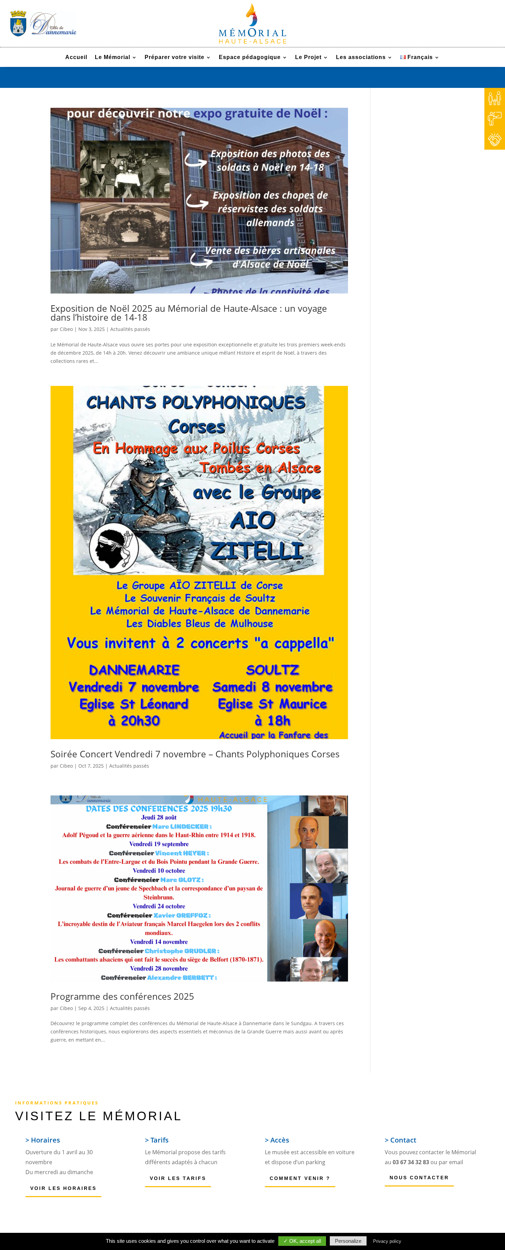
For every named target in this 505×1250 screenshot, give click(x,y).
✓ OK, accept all (302, 1241)
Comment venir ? (300, 1178)
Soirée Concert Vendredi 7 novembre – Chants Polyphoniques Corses (194, 754)
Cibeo (66, 329)
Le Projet (308, 57)
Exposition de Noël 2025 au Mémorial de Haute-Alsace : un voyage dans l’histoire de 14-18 (188, 312)
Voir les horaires (63, 1188)
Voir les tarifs (178, 1178)
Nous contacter (419, 1177)
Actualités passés (130, 329)
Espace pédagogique (250, 57)
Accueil (76, 57)
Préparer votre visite (174, 57)
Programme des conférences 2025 (122, 996)
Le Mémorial (112, 57)
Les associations (361, 57)
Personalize (348, 1241)
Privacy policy (387, 1241)
